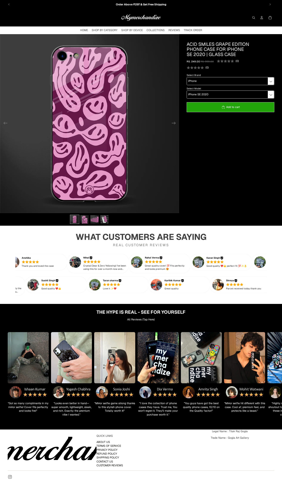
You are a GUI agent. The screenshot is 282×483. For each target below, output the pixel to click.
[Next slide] (270, 4)
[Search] (253, 17)
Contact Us (104, 461)
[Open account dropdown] (261, 17)
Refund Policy (106, 453)
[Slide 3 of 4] (94, 219)
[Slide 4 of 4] (104, 219)
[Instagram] (10, 477)
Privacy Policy (106, 450)
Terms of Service (108, 446)
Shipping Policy (107, 457)
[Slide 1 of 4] (74, 219)
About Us (103, 442)
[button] (44, 262)
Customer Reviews (109, 465)
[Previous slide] (9, 4)
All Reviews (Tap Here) (141, 319)
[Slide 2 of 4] (84, 219)
